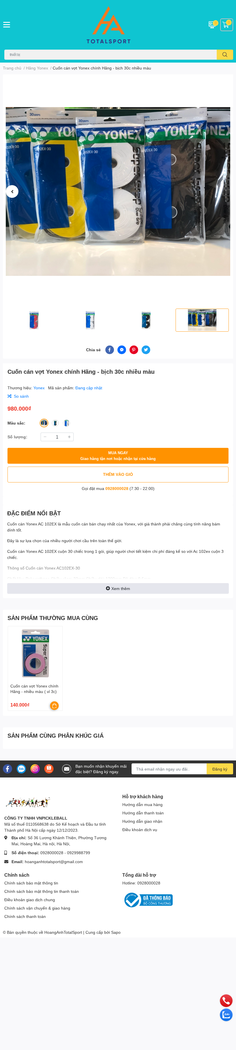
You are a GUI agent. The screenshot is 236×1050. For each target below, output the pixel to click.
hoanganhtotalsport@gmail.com (54, 861)
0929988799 (78, 852)
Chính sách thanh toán (25, 916)
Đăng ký (219, 769)
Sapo (116, 932)
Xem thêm (120, 588)
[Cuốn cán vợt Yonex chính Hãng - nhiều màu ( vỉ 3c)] (35, 654)
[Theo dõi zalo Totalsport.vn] (21, 768)
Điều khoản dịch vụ (139, 829)
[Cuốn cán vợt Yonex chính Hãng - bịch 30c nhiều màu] (118, 191)
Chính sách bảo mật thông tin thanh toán (41, 891)
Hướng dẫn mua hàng (142, 804)
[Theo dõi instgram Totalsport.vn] (35, 768)
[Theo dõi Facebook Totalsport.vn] (7, 768)
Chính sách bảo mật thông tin (31, 882)
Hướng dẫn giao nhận (142, 821)
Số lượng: (17, 436)
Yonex (39, 387)
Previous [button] (12, 191)
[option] (118, 191)
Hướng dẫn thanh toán (143, 812)
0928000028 (116, 488)
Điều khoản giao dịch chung (29, 899)
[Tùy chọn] (54, 705)
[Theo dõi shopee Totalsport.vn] (49, 768)
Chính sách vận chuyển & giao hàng (37, 908)
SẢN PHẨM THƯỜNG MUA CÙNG (52, 617)
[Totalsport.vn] (118, 25)
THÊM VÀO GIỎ (118, 474)
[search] (225, 55)
